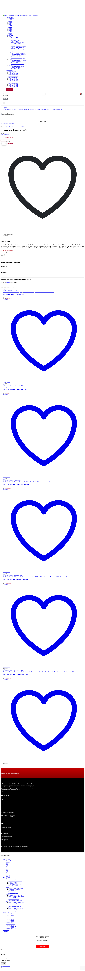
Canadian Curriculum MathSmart (18, 39)
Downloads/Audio (6, 828)
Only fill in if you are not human (7, 958)
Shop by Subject (10, 35)
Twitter (6, 123)
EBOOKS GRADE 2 (13, 74)
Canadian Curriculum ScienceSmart (18, 60)
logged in (8, 282)
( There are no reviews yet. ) (5, 134)
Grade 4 (10, 24)
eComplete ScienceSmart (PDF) (18, 64)
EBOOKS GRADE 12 (11, 928)
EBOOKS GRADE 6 (13, 79)
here (4, 250)
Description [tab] (5, 233)
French (9, 45)
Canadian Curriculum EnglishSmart (18, 66)
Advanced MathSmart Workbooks (10, 292)
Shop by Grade (10, 17)
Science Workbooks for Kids (46, 576)
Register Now (42, 946)
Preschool (2, 812)
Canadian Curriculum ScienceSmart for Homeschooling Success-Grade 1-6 (21, 576)
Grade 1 (10, 21)
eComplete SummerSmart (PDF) (18, 58)
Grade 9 (10, 30)
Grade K (10, 19)
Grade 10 (10, 31)
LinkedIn (10, 123)
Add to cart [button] (5, 299)
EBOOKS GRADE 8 (13, 82)
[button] (5, 99)
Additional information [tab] (8, 234)
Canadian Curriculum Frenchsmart (18, 46)
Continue (7, 855)
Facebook (3, 123)
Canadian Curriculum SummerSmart (18, 54)
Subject (41, 292)
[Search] (4, 103)
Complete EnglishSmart (16, 67)
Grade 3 (10, 23)
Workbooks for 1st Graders (48, 292)
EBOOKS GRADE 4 (13, 77)
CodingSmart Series (15, 40)
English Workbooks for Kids (11, 386)
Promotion (37, 292)
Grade (21, 292)
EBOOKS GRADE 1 (13, 73)
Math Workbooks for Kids (28, 292)
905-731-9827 (5, 795)
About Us (6, 827)
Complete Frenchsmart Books (17, 47)
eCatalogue (9, 89)
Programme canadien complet (17, 49)
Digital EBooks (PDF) (16, 43)
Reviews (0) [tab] (5, 235)
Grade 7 (10, 28)
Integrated (10, 52)
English (10, 65)
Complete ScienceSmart (16, 61)
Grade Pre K (11, 18)
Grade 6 (10, 27)
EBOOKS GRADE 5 (13, 78)
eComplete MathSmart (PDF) (17, 42)
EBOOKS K (11, 72)
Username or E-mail (5, 951)
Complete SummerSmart (16, 56)
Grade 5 (10, 25)
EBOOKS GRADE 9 (13, 83)
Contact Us (6, 837)
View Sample (5, 140)
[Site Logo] (20, 15)
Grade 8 (10, 29)
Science (10, 59)
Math (9, 36)
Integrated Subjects (13, 825)
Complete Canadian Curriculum (18, 53)
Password (3, 954)
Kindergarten (6, 812)
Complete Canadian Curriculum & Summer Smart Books (33, 671)
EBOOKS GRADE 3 (13, 76)
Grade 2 (10, 22)
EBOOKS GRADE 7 (13, 80)
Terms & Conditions (4, 848)
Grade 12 (11, 816)
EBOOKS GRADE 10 (13, 84)
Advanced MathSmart (15, 37)
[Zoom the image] (18, 781)
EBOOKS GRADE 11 (13, 85)
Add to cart (10, 143)
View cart (3, 855)
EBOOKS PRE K (12, 71)
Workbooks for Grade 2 (69, 671)
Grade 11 (10, 33)
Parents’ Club (3, 833)
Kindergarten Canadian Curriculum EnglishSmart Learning (33, 386)
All (18, 292)
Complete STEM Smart (16, 55)
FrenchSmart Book (15, 48)
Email (13, 123)
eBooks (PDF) (10, 70)
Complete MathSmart (15, 41)
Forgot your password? (5, 966)
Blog (4, 836)
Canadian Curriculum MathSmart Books (13, 481)
